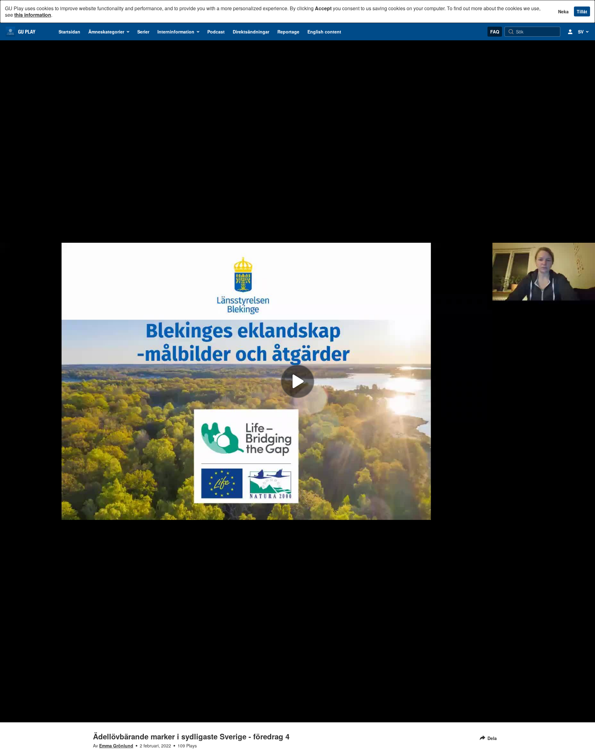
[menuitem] (69, 32)
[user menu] (570, 32)
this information (32, 14)
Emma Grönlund (116, 745)
